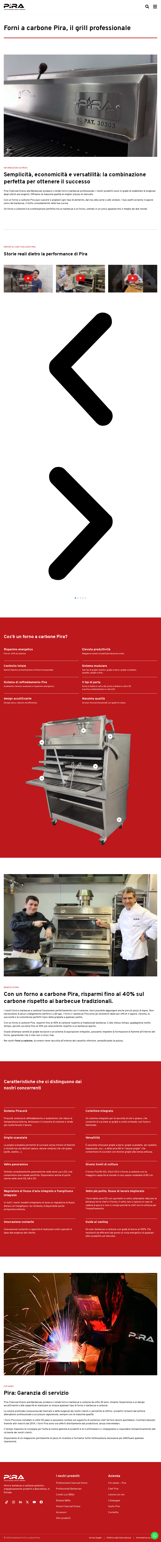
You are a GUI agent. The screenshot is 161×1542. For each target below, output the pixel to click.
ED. (34, 1178)
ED (65, 1171)
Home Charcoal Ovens (68, 1506)
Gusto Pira (114, 1506)
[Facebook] (41, 1502)
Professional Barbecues (69, 1488)
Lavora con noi (116, 1494)
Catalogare (114, 1500)
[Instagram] (13, 1502)
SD (24, 1178)
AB (29, 1178)
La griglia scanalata (14, 1145)
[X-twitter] (27, 1502)
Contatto (113, 1512)
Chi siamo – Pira (117, 1483)
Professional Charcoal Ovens (71, 1483)
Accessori (61, 1512)
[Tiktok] (6, 1502)
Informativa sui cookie (146, 1537)
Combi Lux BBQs (65, 1494)
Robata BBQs (63, 1500)
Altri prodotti (63, 1518)
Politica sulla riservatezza (119, 1537)
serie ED (103, 1198)
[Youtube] (34, 1502)
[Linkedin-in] (20, 1502)
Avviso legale (95, 1537)
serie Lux (57, 1171)
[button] (28, 278)
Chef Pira (113, 1488)
